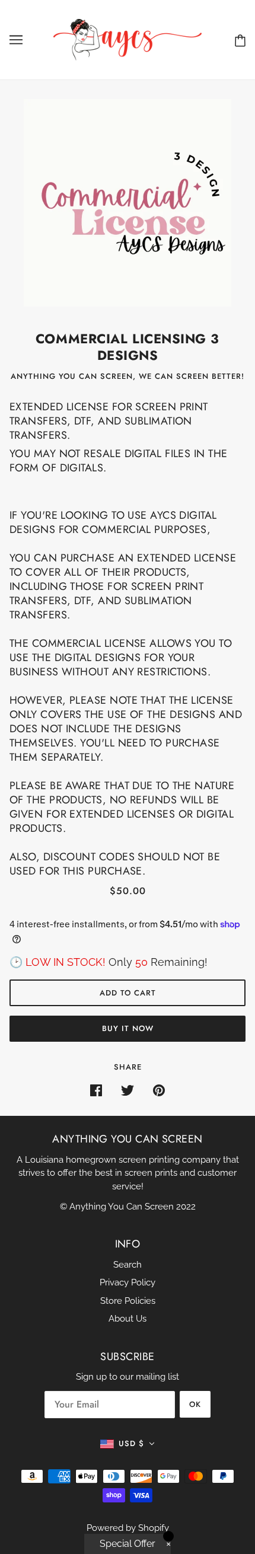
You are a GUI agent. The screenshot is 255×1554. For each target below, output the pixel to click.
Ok (195, 1404)
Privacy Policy (127, 1282)
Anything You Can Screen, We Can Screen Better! (127, 376)
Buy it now (128, 1028)
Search (127, 1264)
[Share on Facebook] (96, 1090)
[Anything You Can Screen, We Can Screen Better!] (127, 39)
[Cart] (240, 40)
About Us (127, 1318)
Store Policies (127, 1300)
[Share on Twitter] (127, 1090)
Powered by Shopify (128, 1528)
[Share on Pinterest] (159, 1090)
